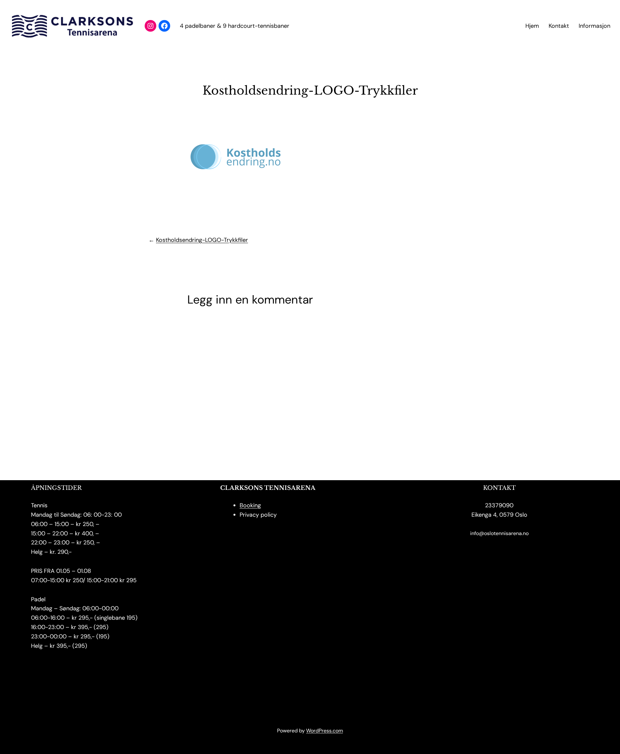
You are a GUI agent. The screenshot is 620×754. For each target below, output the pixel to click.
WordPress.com (324, 730)
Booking (250, 505)
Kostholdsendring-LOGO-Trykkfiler (202, 240)
